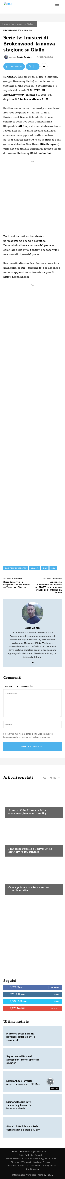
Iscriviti (54, 1008)
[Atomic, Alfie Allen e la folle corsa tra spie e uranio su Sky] (32, 799)
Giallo (30, 24)
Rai (45, 568)
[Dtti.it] (23, 6)
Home (5, 24)
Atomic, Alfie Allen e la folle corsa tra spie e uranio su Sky (27, 812)
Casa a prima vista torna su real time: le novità (29, 888)
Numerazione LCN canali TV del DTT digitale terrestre (31, 1158)
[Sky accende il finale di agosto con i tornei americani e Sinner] (50, 1058)
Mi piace (55, 987)
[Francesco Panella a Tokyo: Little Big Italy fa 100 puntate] (32, 838)
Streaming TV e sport (21, 1162)
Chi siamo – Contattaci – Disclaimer (23, 1165)
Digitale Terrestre (15, 568)
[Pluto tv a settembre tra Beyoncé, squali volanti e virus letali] (50, 1036)
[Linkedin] (33, 662)
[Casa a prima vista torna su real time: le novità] (32, 876)
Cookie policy (32, 1169)
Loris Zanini (24, 57)
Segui (56, 994)
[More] (44, 66)
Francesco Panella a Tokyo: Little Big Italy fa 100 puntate (30, 850)
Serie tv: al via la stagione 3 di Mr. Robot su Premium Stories (16, 584)
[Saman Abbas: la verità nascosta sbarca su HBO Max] (50, 1081)
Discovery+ (15, 842)
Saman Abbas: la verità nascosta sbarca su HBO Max (23, 1082)
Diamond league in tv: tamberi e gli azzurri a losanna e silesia (19, 1105)
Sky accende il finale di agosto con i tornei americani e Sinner (23, 1059)
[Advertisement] (32, 195)
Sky (53, 568)
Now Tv (12, 804)
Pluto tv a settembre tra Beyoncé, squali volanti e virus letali (20, 1037)
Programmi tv (18, 24)
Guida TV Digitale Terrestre (31, 1155)
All (44, 778)
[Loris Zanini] (6, 57)
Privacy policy (49, 1165)
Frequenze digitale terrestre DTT (35, 1151)
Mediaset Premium (42, 1162)
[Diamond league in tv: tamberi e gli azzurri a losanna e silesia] (50, 1104)
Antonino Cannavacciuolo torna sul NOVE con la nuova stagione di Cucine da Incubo (48, 587)
